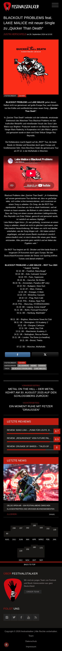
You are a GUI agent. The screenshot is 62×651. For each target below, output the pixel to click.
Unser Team (33, 592)
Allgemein (23, 365)
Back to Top (29, 565)
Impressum (31, 646)
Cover (22, 96)
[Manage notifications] (6, 644)
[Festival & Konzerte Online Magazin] (17, 6)
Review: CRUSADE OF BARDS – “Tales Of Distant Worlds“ (31, 446)
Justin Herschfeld (14, 34)
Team (31, 636)
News (33, 365)
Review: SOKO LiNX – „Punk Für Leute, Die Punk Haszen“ (31, 430)
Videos (42, 365)
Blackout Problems (22, 368)
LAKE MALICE (40, 368)
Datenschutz (31, 641)
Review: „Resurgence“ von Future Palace (30, 438)
